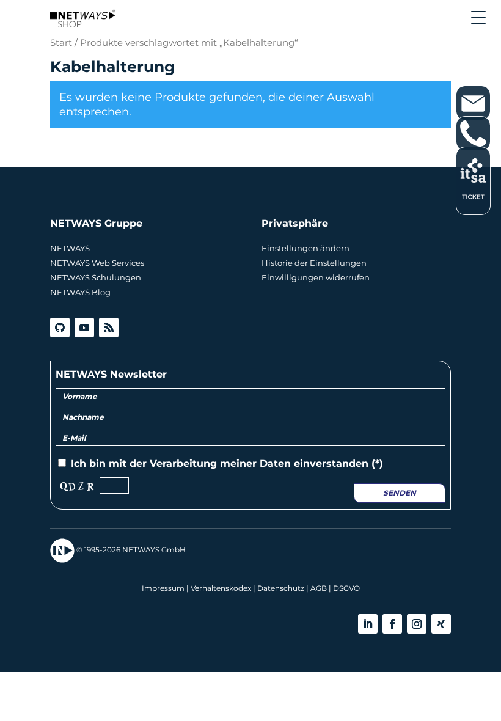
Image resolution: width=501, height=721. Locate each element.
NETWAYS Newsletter (111, 374)
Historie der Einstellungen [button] (314, 263)
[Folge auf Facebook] (392, 624)
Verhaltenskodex (221, 588)
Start (61, 42)
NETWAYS (70, 248)
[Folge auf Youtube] (84, 327)
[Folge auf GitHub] (60, 327)
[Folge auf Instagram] (416, 624)
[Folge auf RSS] (109, 327)
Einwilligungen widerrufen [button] (315, 277)
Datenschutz (280, 588)
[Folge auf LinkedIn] (368, 624)
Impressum (163, 588)
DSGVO (346, 588)
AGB (318, 588)
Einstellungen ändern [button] (305, 248)
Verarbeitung (183, 463)
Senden (399, 492)
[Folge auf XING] (441, 624)
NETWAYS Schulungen (95, 277)
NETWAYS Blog (80, 292)
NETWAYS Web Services (97, 263)
